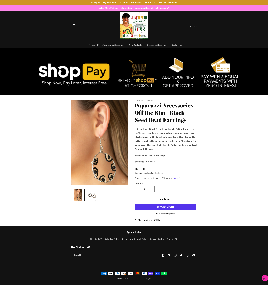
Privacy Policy (157, 239)
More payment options (165, 213)
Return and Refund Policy (134, 239)
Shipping (138, 173)
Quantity (139, 183)
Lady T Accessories (130, 279)
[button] (74, 25)
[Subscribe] (118, 255)
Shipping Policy (112, 239)
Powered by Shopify (144, 279)
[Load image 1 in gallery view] (78, 195)
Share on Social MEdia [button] (149, 220)
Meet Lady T (96, 239)
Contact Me (172, 239)
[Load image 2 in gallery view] (92, 195)
